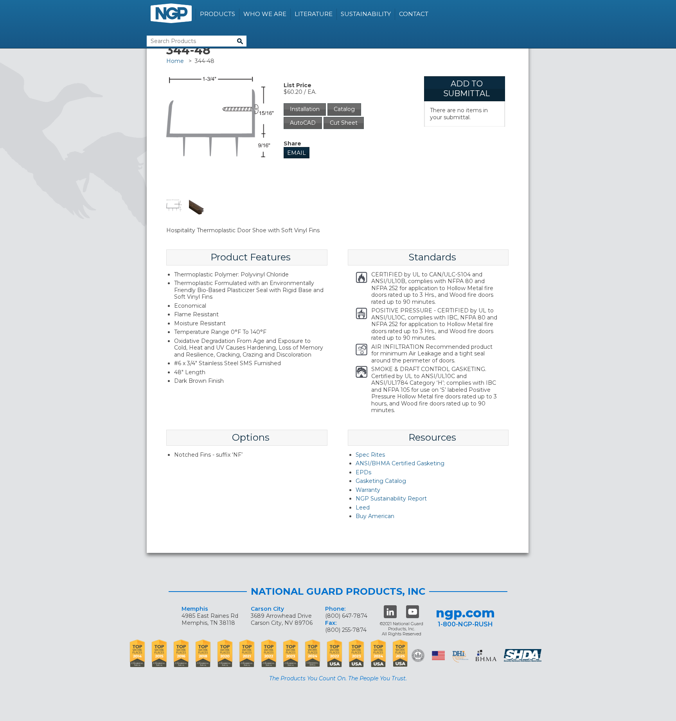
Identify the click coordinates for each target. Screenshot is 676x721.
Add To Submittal (466, 88)
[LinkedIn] (390, 611)
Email (296, 152)
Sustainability (366, 14)
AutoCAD (303, 122)
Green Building (418, 655)
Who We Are (264, 14)
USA (438, 655)
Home (175, 61)
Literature (314, 14)
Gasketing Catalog (381, 480)
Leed (363, 507)
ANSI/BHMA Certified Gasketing (400, 463)
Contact (413, 14)
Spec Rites (370, 454)
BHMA (486, 655)
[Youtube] (412, 611)
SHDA (523, 655)
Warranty (368, 489)
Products (217, 14)
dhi (460, 657)
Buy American (375, 516)
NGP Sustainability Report (391, 498)
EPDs (363, 472)
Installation (305, 109)
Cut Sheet (344, 122)
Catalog (344, 109)
